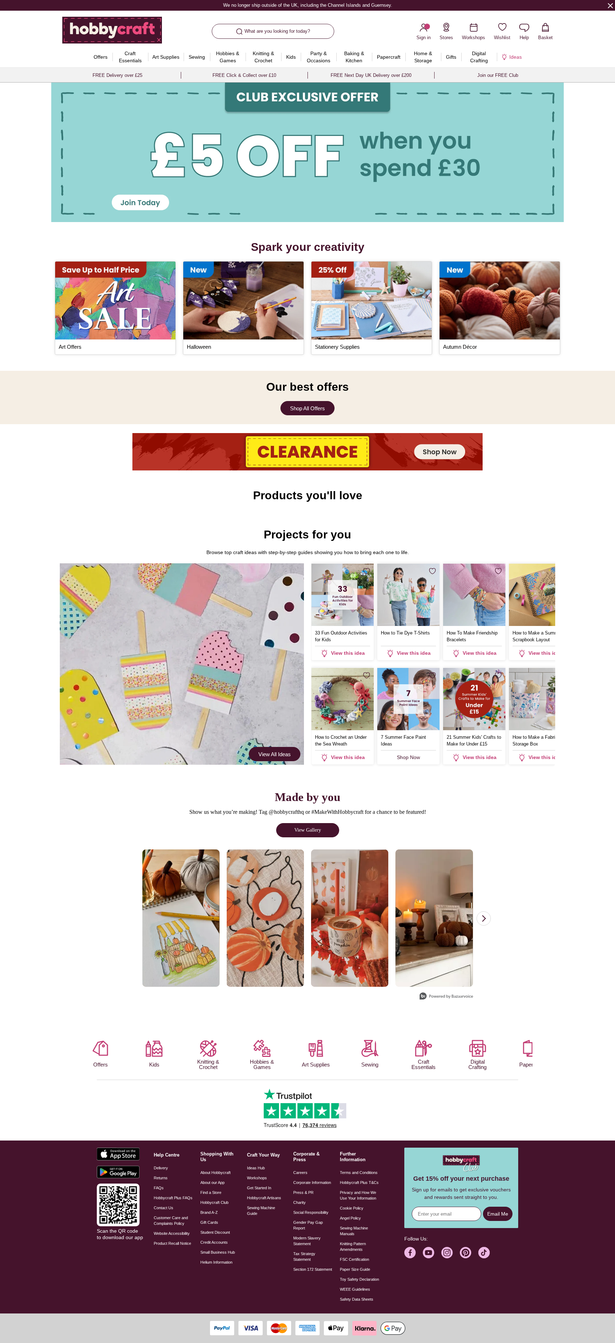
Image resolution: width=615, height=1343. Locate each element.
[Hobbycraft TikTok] (484, 1252)
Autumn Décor (460, 347)
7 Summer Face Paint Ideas (403, 740)
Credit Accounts (214, 1242)
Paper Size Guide (355, 1269)
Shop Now (408, 757)
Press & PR (303, 1192)
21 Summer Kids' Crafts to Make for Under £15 (474, 740)
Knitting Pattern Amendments (353, 1247)
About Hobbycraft (215, 1172)
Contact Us (163, 1208)
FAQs (159, 1188)
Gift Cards (209, 1222)
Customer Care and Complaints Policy (171, 1221)
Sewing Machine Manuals (354, 1231)
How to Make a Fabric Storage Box (535, 740)
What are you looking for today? (277, 31)
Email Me (497, 1214)
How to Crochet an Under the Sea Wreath (341, 740)
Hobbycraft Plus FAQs (173, 1198)
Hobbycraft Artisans (264, 1198)
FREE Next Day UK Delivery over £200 (371, 75)
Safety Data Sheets (356, 1299)
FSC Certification (354, 1259)
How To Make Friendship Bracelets (472, 636)
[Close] (610, 5)
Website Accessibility (172, 1233)
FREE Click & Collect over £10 (244, 75)
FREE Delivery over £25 (117, 75)
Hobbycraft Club (214, 1202)
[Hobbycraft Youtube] (428, 1252)
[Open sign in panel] (307, 152)
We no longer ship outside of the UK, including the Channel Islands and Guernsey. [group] (307, 5)
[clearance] (307, 451)
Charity (299, 1202)
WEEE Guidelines (355, 1289)
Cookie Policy (351, 1208)
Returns (161, 1178)
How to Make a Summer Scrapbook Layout (537, 636)
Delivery (161, 1168)
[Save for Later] (366, 571)
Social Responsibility (310, 1212)
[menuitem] (100, 57)
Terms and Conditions (359, 1172)
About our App (212, 1182)
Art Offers (70, 347)
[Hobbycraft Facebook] (410, 1252)
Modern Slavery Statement (307, 1241)
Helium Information (216, 1262)
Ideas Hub (256, 1168)
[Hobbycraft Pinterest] (465, 1252)
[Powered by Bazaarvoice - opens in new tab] (446, 996)
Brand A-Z (209, 1212)
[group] (307, 152)
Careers (300, 1172)
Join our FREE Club (497, 75)
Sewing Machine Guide (261, 1211)
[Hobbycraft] (112, 33)
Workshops (257, 1178)
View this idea (348, 653)
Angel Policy (350, 1218)
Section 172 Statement (312, 1269)
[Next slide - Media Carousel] (484, 918)
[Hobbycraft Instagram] (447, 1252)
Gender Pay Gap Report (308, 1225)
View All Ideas (274, 754)
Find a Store (210, 1192)
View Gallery (307, 830)
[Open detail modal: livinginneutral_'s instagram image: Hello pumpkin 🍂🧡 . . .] (434, 918)
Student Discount (215, 1232)
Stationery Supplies (337, 347)
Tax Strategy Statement (304, 1257)
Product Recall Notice (172, 1243)
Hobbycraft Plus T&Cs (359, 1182)
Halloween (199, 347)
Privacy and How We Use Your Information (358, 1195)
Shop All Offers (307, 408)
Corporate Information (312, 1182)
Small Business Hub (217, 1252)
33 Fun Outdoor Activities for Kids (341, 636)
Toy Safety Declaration (359, 1279)
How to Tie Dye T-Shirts (405, 633)
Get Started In (259, 1188)
